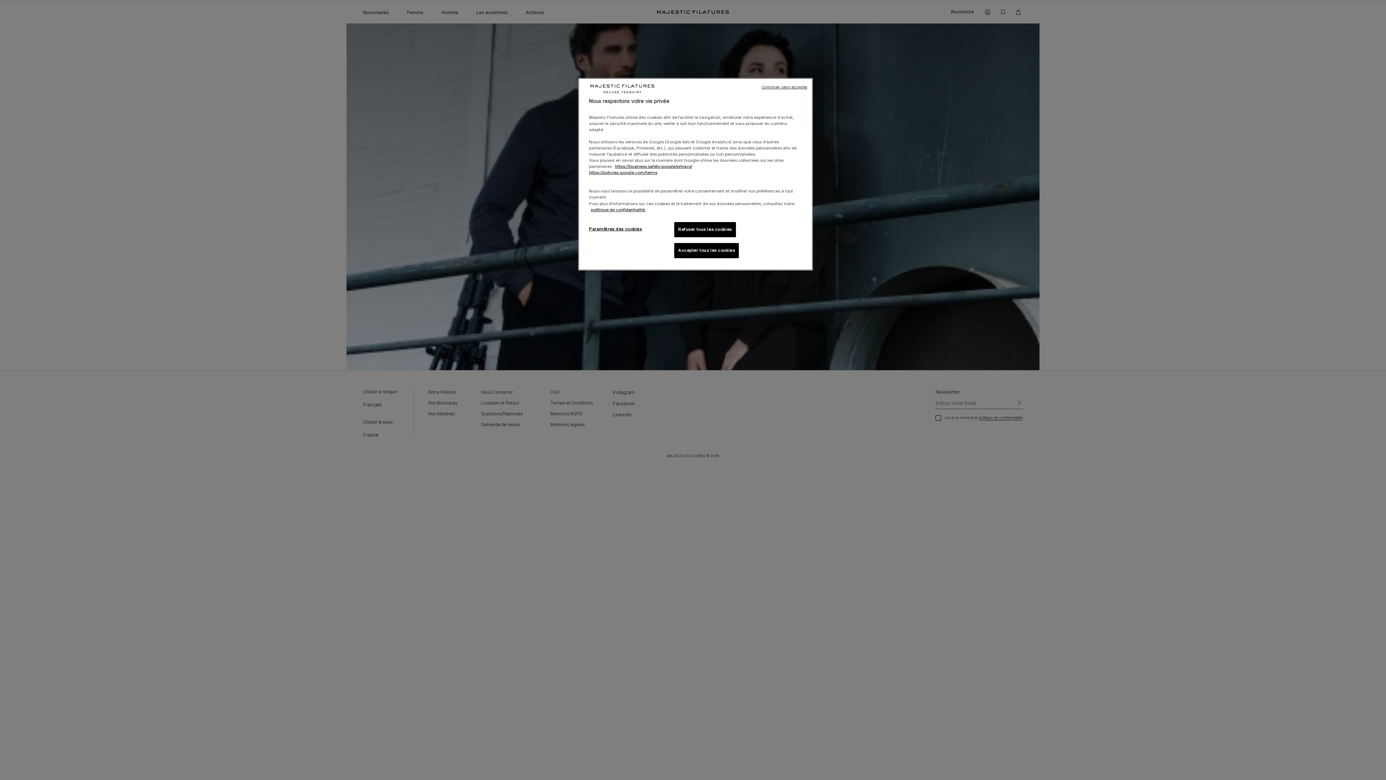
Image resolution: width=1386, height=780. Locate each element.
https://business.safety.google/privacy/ (653, 166)
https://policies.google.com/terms (623, 172)
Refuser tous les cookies (705, 229)
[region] (695, 174)
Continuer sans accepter (784, 87)
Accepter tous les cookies (706, 250)
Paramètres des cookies (615, 228)
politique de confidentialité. (618, 209)
